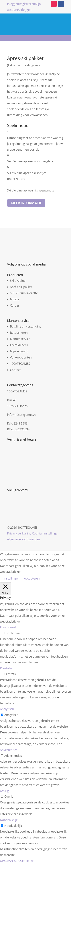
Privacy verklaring (19, 533)
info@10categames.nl (21, 415)
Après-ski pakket (21, 287)
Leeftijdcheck (19, 345)
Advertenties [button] (8, 750)
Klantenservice (20, 339)
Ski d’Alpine (17, 281)
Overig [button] (4, 791)
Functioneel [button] (8, 627)
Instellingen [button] (51, 533)
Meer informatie (26, 202)
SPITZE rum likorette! (24, 293)
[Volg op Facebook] (61, 4)
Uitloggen (24, 10)
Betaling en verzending (25, 326)
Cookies (37, 533)
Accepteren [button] (32, 578)
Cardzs (14, 305)
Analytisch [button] (7, 709)
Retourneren (19, 333)
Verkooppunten (21, 357)
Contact (15, 370)
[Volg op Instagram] (54, 4)
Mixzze (14, 299)
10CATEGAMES (20, 364)
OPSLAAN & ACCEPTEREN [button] (17, 861)
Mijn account (19, 351)
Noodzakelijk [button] (8, 820)
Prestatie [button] (6, 668)
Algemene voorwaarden (23, 539)
